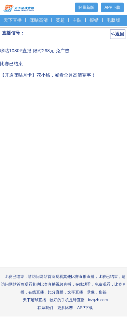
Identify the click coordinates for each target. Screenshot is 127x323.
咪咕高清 (39, 20)
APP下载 (112, 7)
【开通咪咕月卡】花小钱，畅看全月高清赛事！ (48, 75)
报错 (94, 20)
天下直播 (13, 20)
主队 (77, 20)
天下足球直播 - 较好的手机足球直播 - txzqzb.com (65, 300)
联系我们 (45, 307)
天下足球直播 (18, 6)
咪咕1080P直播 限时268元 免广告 (34, 50)
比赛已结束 (11, 63)
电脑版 (113, 20)
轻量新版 (86, 7)
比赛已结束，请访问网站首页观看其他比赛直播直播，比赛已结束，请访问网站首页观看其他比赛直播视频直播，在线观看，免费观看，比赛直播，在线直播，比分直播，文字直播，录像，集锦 (63, 284)
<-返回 (117, 33)
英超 (60, 20)
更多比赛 (65, 307)
